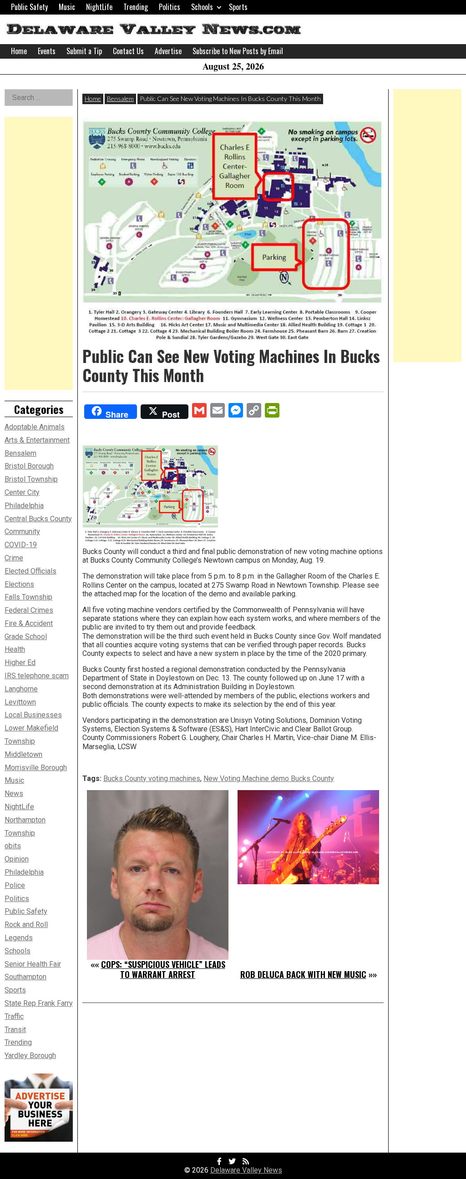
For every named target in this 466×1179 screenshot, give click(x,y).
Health (15, 649)
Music (67, 6)
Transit (15, 1029)
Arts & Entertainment (37, 440)
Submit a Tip (84, 50)
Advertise (168, 50)
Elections (19, 584)
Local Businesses (33, 714)
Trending (135, 6)
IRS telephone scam (37, 675)
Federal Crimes (29, 610)
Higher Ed (20, 662)
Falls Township (28, 597)
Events (47, 50)
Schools (202, 6)
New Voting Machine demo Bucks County (268, 778)
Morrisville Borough (36, 767)
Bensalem (120, 98)
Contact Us (128, 50)
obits (13, 845)
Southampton (25, 976)
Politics (169, 6)
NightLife (99, 6)
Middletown (23, 754)
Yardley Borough (30, 1055)
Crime (14, 558)
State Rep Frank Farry (39, 1003)
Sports (238, 6)
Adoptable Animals (35, 427)
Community (22, 531)
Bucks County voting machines (151, 778)
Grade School (26, 636)
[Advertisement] (39, 253)
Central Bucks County (38, 518)
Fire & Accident (29, 623)
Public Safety (29, 6)
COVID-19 (21, 544)
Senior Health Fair (33, 964)
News (14, 793)
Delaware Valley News (246, 1170)
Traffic (14, 1016)
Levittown (20, 702)
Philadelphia (24, 872)
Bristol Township (31, 479)
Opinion (17, 859)
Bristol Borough (29, 466)
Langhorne (21, 689)
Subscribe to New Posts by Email (237, 50)
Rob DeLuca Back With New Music (303, 974)
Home (19, 50)
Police (15, 885)
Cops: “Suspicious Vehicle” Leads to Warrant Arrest (163, 969)
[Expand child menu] (219, 7)
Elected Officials (30, 571)
